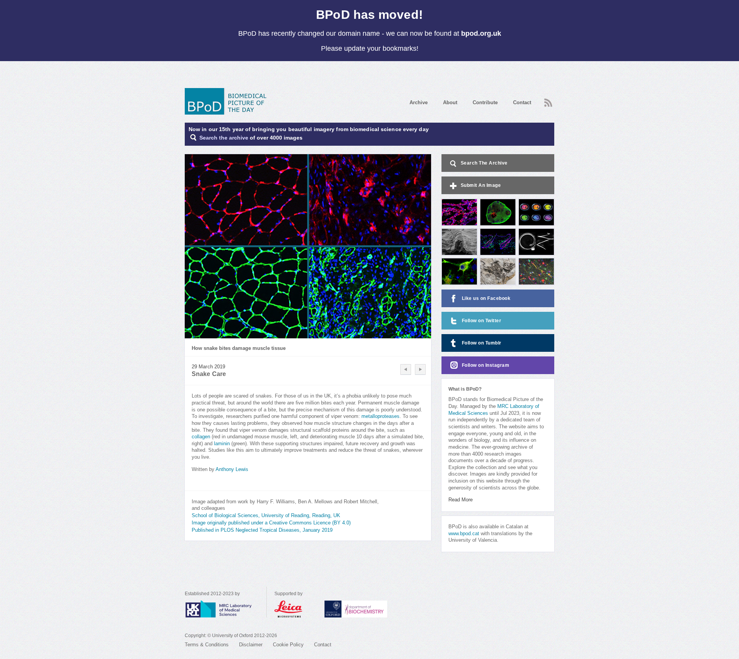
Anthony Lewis (232, 469)
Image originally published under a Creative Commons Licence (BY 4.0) (271, 523)
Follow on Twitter (482, 320)
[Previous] (405, 369)
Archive (419, 102)
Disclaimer (250, 644)
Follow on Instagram (486, 365)
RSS (547, 100)
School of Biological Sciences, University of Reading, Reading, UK (266, 515)
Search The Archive (484, 163)
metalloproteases (380, 416)
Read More (460, 500)
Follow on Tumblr (482, 343)
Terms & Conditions (207, 644)
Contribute (485, 102)
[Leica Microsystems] (295, 609)
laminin (222, 443)
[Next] (420, 369)
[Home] (228, 101)
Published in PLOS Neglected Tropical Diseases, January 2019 (262, 530)
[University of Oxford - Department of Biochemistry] (370, 609)
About (450, 102)
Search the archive (223, 138)
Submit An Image (481, 185)
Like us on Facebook (486, 298)
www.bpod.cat (463, 533)
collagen (201, 436)
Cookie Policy (288, 644)
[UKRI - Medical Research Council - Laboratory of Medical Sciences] (225, 609)
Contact (522, 102)
